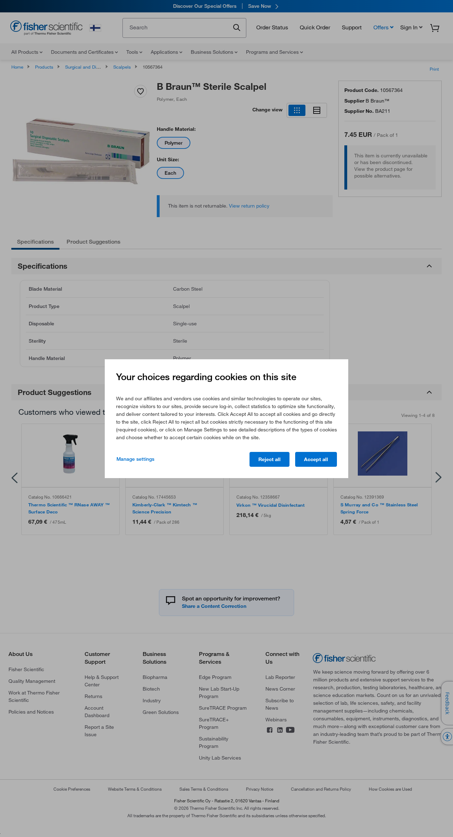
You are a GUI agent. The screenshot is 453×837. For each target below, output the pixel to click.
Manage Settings (135, 459)
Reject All (269, 459)
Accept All (316, 459)
